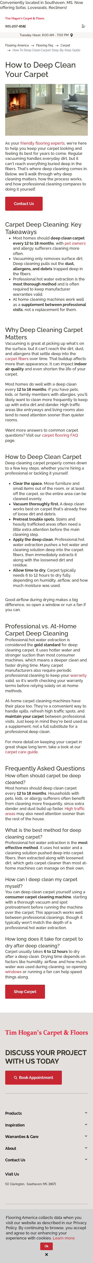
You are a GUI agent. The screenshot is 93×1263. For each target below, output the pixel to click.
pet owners (75, 243)
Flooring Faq (44, 45)
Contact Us (24, 203)
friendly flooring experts (42, 143)
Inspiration (15, 1125)
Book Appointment (36, 1077)
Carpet (65, 45)
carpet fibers (17, 358)
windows (13, 971)
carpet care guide (21, 752)
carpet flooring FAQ (60, 435)
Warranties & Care (21, 1136)
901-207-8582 (15, 26)
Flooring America (17, 45)
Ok (47, 1246)
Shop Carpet (25, 991)
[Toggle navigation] (83, 26)
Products (13, 1113)
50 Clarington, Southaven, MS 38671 (30, 1184)
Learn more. (64, 1238)
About (10, 1148)
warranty (78, 675)
